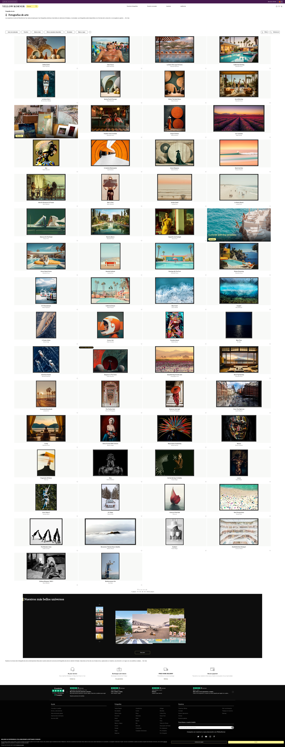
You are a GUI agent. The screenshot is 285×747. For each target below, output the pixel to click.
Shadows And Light (174, 409)
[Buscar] (36, 6)
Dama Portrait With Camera (110, 443)
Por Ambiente (163, 730)
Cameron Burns (46, 514)
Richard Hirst (239, 514)
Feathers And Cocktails (110, 133)
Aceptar (255, 742)
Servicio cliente (272, 1)
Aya (46, 168)
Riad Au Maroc (110, 237)
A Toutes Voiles (46, 340)
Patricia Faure (110, 514)
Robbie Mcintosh (110, 66)
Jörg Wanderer (110, 169)
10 (138, 591)
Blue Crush (175, 306)
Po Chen (239, 342)
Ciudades (117, 720)
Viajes (116, 730)
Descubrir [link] (142, 652)
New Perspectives (239, 512)
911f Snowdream (46, 306)
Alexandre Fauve (239, 66)
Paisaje (116, 728)
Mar (137, 723)
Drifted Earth (46, 65)
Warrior (239, 443)
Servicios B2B (54, 718)
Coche (137, 711)
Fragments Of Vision (46, 478)
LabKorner (183, 6)
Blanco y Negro (118, 723)
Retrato (137, 720)
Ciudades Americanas (141, 730)
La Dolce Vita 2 (46, 99)
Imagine (239, 306)
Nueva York (163, 715)
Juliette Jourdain (46, 548)
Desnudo (138, 725)
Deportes (117, 733)
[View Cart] (281, 6)
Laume (239, 478)
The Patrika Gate (110, 409)
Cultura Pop (163, 713)
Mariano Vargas (110, 445)
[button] (99, 641)
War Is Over (110, 202)
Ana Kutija (110, 583)
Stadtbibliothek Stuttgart (239, 547)
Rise (110, 478)
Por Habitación (163, 728)
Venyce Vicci (46, 238)
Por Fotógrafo (163, 733)
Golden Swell (174, 202)
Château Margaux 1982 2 (46, 581)
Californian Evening (239, 65)
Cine (161, 718)
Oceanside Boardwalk (46, 409)
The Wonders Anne (46, 547)
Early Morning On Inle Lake (174, 375)
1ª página (133, 591)
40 (145, 591)
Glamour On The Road (46, 237)
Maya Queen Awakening (174, 443)
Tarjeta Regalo (118, 708)
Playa (137, 713)
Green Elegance (174, 168)
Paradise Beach (174, 340)
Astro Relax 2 (46, 512)
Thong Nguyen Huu (175, 376)
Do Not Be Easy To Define (175, 478)
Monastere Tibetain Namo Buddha (110, 547)
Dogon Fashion (174, 133)
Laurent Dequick (238, 410)
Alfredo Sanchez (174, 445)
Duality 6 (174, 547)
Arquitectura (139, 708)
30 (142, 591)
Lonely (46, 443)
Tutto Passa (110, 65)
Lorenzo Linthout (238, 548)
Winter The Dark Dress (174, 99)
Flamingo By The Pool (175, 271)
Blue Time (239, 340)
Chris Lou (46, 479)
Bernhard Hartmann (174, 66)
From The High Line (238, 409)
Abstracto (138, 715)
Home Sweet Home (46, 271)
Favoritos (117, 715)
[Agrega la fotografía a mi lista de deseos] (77, 68)
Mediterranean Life (110, 581)
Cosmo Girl (110, 340)
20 (140, 591)
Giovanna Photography (110, 410)
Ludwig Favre (175, 204)
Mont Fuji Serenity (239, 375)
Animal (116, 725)
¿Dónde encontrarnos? (10, 1)
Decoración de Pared (165, 725)
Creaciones (138, 728)
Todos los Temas (164, 723)
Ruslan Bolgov (175, 479)
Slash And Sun (239, 168)
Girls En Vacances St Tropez (46, 202)
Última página (150, 591)
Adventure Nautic (46, 375)
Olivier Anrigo (46, 342)
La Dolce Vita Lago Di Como (175, 65)
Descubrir (19, 136)
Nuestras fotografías (132, 6)
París (161, 720)
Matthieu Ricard (110, 548)
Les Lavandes (239, 133)
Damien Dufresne (239, 445)
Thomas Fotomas (239, 169)
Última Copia (118, 713)
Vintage (162, 708)
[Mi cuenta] (277, 6)
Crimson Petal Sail (175, 512)
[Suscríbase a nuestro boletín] (232, 727)
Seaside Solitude (110, 271)
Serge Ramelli (239, 135)
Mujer (137, 718)
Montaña (162, 711)
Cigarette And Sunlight (174, 237)
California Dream (110, 306)
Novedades (117, 711)
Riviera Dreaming (239, 271)
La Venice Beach (238, 202)
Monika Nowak (174, 342)
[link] (13, 6)
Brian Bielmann (239, 307)
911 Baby (110, 512)
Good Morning (239, 99)
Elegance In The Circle (110, 375)
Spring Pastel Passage (110, 99)
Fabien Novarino (46, 66)
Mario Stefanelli (46, 204)
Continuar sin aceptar (199, 742)
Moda (116, 718)
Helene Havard (110, 307)
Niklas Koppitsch (46, 307)
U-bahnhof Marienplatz (110, 168)
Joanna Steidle (174, 307)
